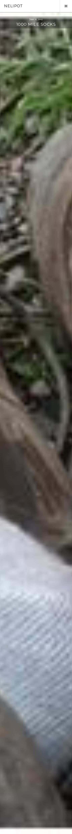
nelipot (13, 6)
